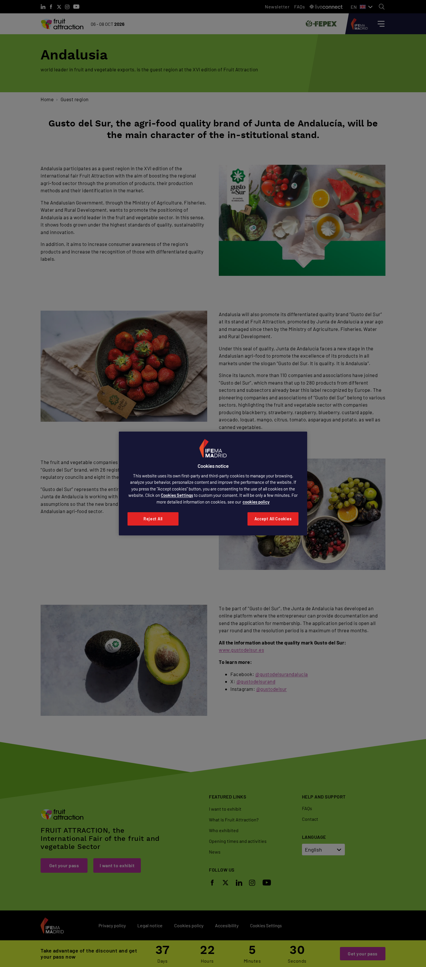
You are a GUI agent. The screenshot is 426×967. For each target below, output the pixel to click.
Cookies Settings (177, 495)
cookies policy (256, 501)
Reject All (153, 518)
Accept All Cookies (273, 518)
